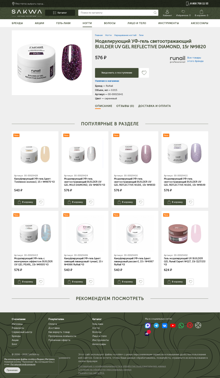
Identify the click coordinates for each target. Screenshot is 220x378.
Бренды (16, 336)
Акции (15, 340)
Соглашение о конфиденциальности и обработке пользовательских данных (122, 366)
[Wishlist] (144, 73)
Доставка (54, 328)
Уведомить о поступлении (116, 72)
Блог (14, 344)
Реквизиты (18, 328)
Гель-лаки (97, 324)
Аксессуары (99, 344)
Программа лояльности (62, 336)
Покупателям (56, 319)
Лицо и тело (99, 336)
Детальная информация (22, 364)
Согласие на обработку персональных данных (104, 369)
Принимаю (12, 370)
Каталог (97, 319)
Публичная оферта (59, 340)
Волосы (96, 332)
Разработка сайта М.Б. (91, 373)
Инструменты (100, 340)
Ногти (96, 328)
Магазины (17, 324)
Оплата (52, 324)
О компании (18, 319)
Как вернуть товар (59, 332)
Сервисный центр (22, 332)
